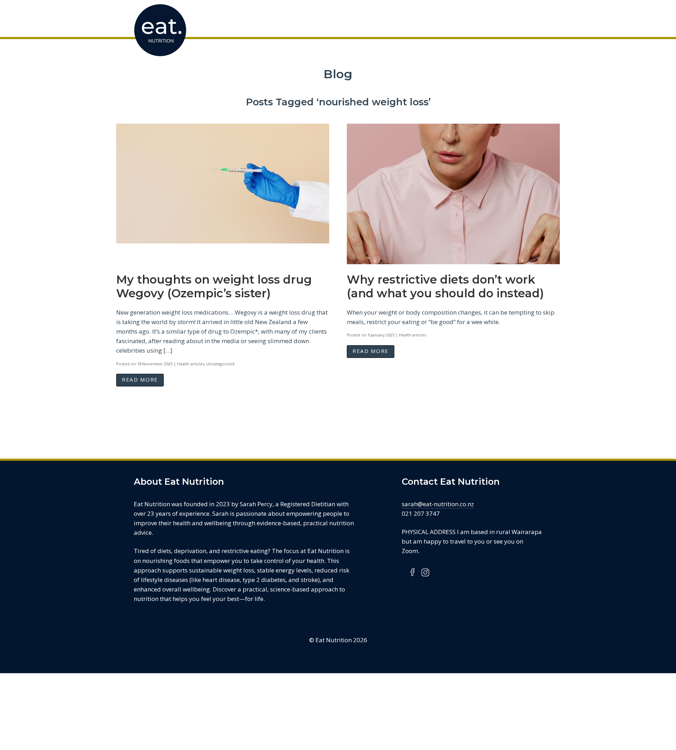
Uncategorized (220, 363)
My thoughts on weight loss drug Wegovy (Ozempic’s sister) (214, 286)
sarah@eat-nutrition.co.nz (438, 504)
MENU (539, 18)
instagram (425, 572)
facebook (413, 572)
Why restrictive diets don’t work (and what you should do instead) (445, 286)
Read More (140, 379)
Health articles (190, 363)
